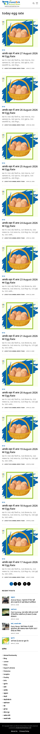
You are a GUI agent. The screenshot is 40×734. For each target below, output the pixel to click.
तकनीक (20, 690)
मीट (20, 706)
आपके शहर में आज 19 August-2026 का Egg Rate (20, 450)
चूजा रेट (13, 638)
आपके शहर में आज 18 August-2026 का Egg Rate (20, 507)
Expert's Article (20, 668)
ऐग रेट (3, 50)
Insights (20, 674)
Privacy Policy (24, 731)
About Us (14, 731)
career (20, 661)
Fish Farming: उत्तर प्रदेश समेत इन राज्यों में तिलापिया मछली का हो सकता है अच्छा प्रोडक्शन (24, 614)
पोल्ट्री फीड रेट (20, 699)
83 (24, 584)
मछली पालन (14, 609)
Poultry (20, 677)
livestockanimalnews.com (23, 728)
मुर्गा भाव (20, 709)
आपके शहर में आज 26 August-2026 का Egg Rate (20, 111)
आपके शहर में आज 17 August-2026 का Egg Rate (20, 563)
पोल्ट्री (20, 696)
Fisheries (20, 671)
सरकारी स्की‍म (17, 623)
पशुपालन (13, 597)
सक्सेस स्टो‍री (20, 715)
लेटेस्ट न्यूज (20, 712)
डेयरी (12, 623)
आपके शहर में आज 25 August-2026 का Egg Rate (20, 168)
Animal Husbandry (20, 655)
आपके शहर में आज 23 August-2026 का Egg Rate (20, 281)
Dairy (20, 665)
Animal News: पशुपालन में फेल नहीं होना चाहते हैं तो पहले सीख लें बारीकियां (23, 601)
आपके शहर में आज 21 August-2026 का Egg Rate (20, 337)
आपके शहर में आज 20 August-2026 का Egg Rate (20, 394)
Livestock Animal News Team (14, 68)
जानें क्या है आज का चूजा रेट (20, 641)
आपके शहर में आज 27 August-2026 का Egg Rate (20, 55)
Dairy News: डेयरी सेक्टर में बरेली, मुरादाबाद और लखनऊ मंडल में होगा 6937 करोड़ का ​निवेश (24, 628)
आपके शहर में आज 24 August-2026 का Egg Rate (20, 224)
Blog (20, 658)
